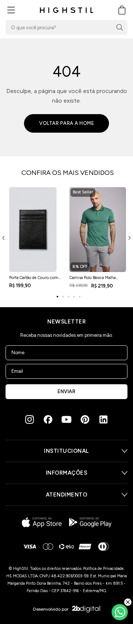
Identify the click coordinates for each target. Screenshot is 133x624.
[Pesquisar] (119, 27)
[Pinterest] (85, 419)
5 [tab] (79, 297)
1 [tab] (57, 297)
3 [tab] (68, 297)
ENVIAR (66, 391)
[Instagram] (29, 419)
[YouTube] (66, 419)
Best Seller (83, 192)
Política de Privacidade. (104, 568)
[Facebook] (48, 419)
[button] (11, 10)
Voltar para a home (66, 123)
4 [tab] (74, 297)
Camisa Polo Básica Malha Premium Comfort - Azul (92, 279)
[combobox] (66, 27)
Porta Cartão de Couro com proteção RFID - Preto (33, 279)
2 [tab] (62, 297)
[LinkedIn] (103, 419)
